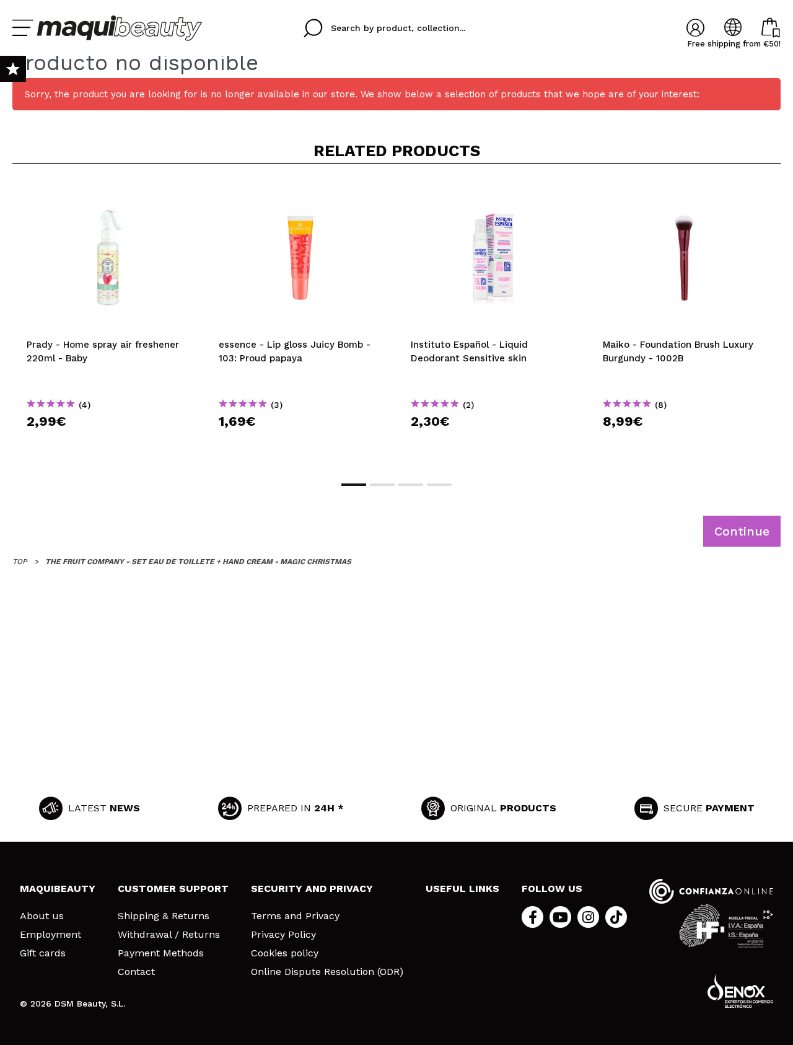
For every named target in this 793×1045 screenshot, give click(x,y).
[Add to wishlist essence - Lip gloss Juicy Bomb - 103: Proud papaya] (300, 193)
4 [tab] (439, 484)
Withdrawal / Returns (169, 935)
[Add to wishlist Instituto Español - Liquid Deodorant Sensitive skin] (492, 193)
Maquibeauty (57, 888)
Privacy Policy (283, 935)
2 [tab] (382, 484)
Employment (50, 935)
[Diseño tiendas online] (740, 991)
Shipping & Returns (163, 916)
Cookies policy (284, 953)
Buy (109, 443)
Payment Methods (161, 953)
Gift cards (43, 953)
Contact (136, 972)
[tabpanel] (108, 321)
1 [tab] (353, 484)
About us (42, 916)
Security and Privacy (312, 888)
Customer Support (173, 888)
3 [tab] (410, 484)
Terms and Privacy (295, 916)
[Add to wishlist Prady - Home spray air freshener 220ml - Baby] (108, 193)
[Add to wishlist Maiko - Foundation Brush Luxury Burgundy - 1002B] (684, 193)
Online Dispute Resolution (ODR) (327, 972)
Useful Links (462, 888)
